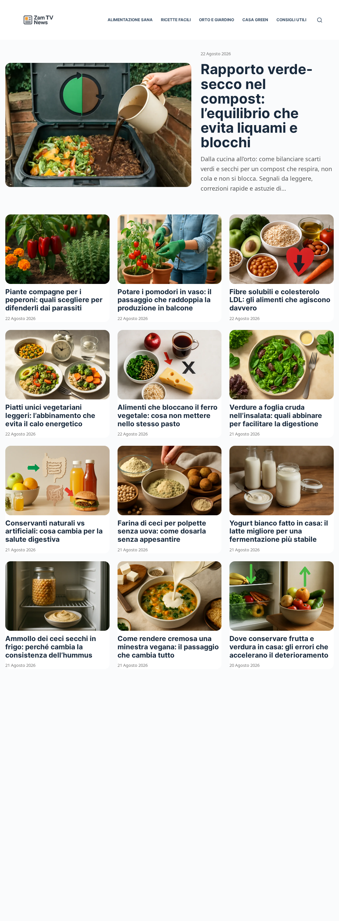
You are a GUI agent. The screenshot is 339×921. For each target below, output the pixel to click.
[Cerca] (319, 20)
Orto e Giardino (216, 19)
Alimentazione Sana (130, 19)
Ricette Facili (176, 19)
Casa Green (255, 19)
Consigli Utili (291, 19)
